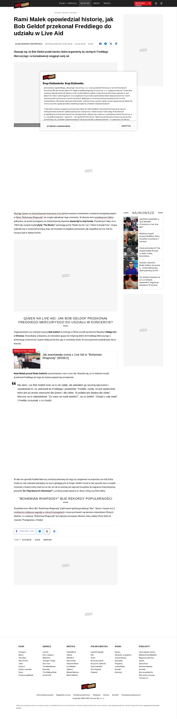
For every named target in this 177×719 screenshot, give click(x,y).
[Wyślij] (105, 43)
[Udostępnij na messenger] (40, 531)
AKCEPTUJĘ (126, 126)
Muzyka (65, 13)
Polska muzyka (99, 646)
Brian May (47, 540)
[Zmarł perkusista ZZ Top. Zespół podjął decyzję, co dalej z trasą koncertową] (131, 253)
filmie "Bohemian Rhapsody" (29, 217)
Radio (118, 646)
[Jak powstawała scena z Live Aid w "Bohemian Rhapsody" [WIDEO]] (27, 360)
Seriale (47, 646)
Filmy (21, 646)
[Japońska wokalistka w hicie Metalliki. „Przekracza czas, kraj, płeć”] (131, 224)
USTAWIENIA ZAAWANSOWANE (58, 126)
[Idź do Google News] (54, 531)
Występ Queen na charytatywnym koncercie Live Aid (39, 213)
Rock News (73, 13)
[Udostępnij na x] (47, 531)
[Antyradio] (22, 5)
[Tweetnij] (111, 43)
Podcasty (144, 646)
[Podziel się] (100, 43)
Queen (37, 540)
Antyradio (57, 13)
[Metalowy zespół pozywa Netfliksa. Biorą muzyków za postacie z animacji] (131, 238)
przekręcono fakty (104, 217)
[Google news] (116, 43)
